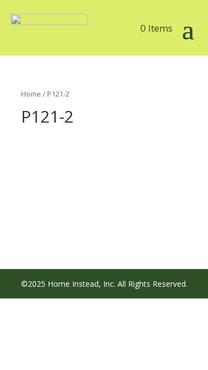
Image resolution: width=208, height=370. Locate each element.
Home (31, 94)
